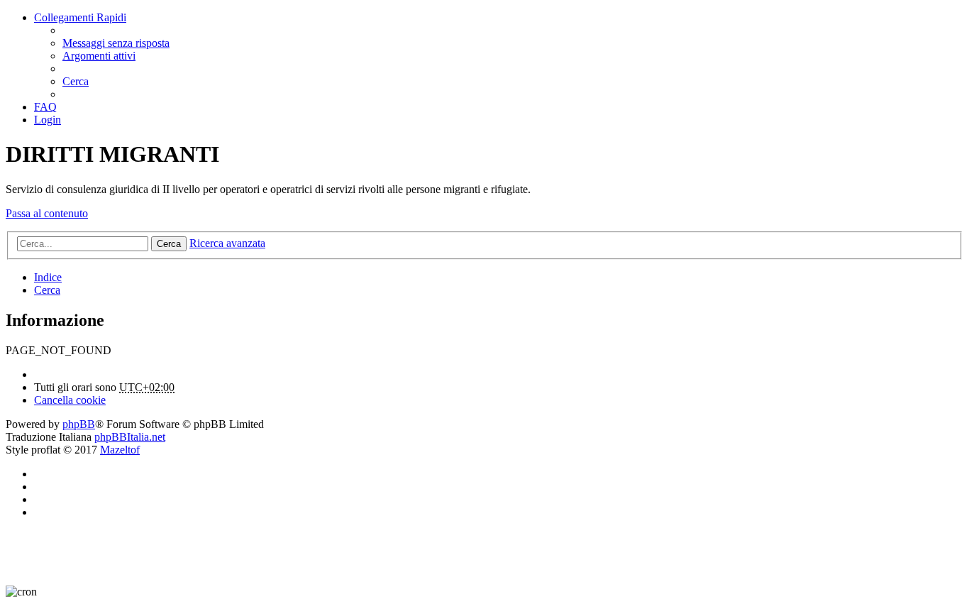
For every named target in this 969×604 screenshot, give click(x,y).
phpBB (78, 424)
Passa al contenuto (47, 213)
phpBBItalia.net (129, 437)
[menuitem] (116, 43)
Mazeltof (120, 450)
